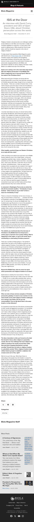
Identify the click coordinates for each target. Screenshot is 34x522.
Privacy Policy (19, 505)
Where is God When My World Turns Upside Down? (13, 455)
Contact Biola (12, 502)
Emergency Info (10, 505)
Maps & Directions (21, 502)
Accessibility (17, 508)
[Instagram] (23, 515)
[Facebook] (11, 515)
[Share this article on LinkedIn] (13, 404)
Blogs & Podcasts (17, 5)
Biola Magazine (7, 11)
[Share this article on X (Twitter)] (3, 404)
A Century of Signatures (12, 438)
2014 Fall (4, 413)
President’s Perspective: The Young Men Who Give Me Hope (12, 484)
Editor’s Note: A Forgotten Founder (12, 474)
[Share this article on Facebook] (8, 404)
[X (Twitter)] (15, 515)
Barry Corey (6, 488)
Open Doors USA (16, 56)
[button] (32, 11)
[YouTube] (19, 515)
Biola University (11, 1)
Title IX (26, 505)
